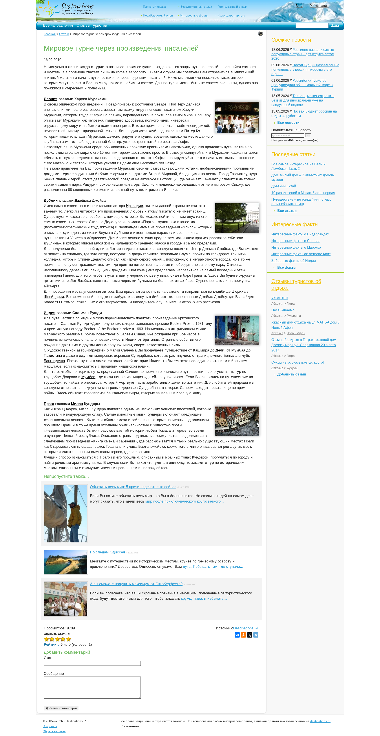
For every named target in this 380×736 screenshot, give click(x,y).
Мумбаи (88, 377)
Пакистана (53, 355)
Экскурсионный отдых (196, 6)
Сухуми (292, 368)
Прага (49, 404)
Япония (50, 99)
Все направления (58, 25)
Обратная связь (54, 731)
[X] (249, 635)
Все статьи (287, 211)
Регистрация (319, 5)
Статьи (64, 34)
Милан (77, 404)
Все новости (288, 122)
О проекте (50, 726)
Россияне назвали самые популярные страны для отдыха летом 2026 (302, 54)
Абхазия (277, 303)
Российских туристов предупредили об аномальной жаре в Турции (302, 85)
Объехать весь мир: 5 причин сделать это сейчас (133, 487)
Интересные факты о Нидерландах (300, 234)
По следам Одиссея (107, 552)
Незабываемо (282, 310)
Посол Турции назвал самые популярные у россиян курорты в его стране (305, 69)
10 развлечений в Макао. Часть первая (303, 193)
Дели (220, 350)
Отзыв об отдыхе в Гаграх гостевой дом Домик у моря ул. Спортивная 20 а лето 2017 (303, 345)
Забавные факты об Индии (293, 261)
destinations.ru (320, 721)
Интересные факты (194, 15)
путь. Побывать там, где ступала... (213, 566)
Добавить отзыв (291, 374)
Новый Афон (296, 333)
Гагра (291, 303)
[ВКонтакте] (237, 635)
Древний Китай (283, 186)
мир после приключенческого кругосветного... (184, 501)
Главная (50, 34)
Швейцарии (54, 297)
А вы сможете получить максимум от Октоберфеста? (136, 584)
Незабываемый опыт (158, 15)
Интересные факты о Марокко (296, 247)
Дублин (51, 200)
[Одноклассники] (243, 635)
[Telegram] (255, 635)
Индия (49, 313)
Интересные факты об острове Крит (301, 254)
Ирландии (134, 206)
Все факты (286, 267)
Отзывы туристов (92, 25)
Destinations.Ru (246, 628)
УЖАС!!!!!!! (279, 298)
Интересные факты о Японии (295, 241)
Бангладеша (54, 361)
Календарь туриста (231, 15)
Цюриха (238, 291)
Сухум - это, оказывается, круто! (297, 362)
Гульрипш (294, 315)
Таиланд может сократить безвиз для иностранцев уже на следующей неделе (302, 100)
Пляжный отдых (154, 6)
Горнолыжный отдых (232, 6)
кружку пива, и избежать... (204, 598)
